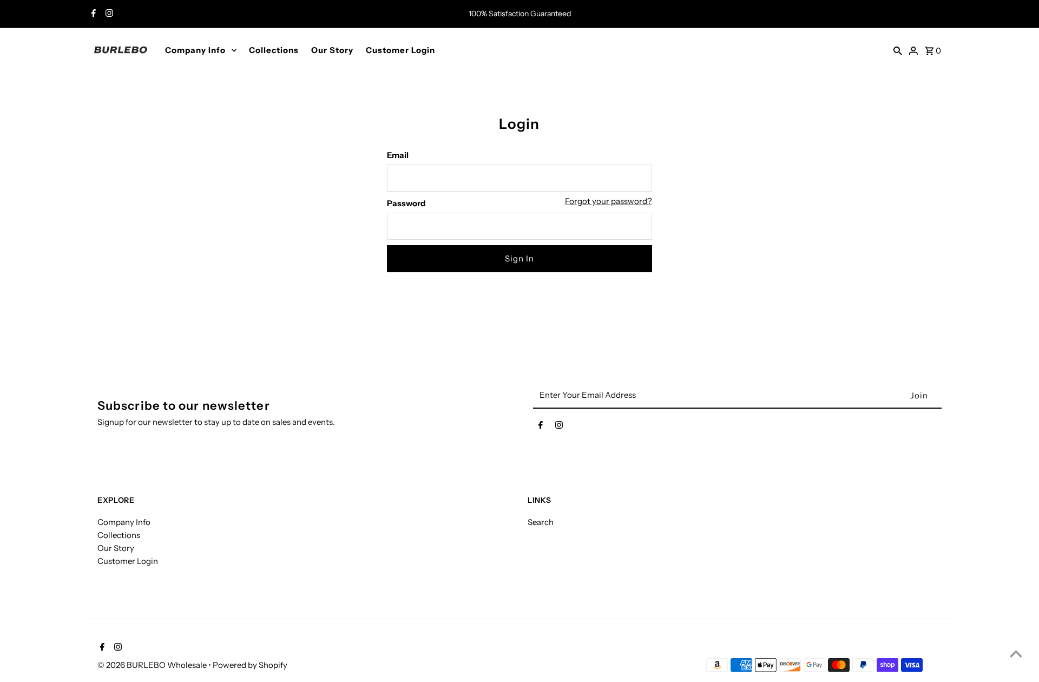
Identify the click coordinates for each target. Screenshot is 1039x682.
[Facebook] (92, 14)
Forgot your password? (608, 201)
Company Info (195, 50)
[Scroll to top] (1016, 653)
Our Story (332, 50)
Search (541, 522)
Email (398, 155)
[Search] (898, 50)
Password (406, 203)
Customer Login (400, 50)
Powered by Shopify (250, 665)
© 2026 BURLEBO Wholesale (152, 665)
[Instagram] (108, 14)
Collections (274, 50)
